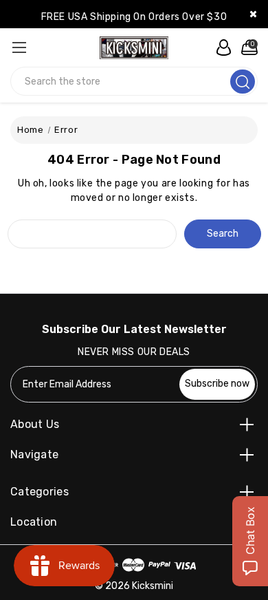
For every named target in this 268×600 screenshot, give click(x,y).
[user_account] (220, 47)
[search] (242, 81)
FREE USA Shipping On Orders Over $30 (134, 17)
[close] (253, 14)
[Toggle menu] (19, 47)
